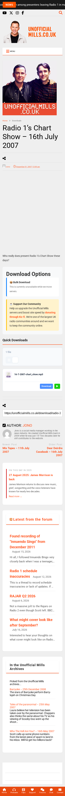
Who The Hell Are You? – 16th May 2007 (32, 731)
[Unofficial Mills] (32, 41)
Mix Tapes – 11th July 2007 (16, 450)
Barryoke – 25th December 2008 (28, 689)
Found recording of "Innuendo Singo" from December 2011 (27, 541)
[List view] (15, 360)
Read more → (15, 496)
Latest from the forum (32, 519)
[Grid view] (9, 360)
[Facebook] (23, 13)
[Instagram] (17, 13)
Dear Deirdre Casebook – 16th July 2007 (49, 452)
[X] (11, 13)
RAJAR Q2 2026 (22, 596)
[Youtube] (5, 13)
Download (46, 386)
